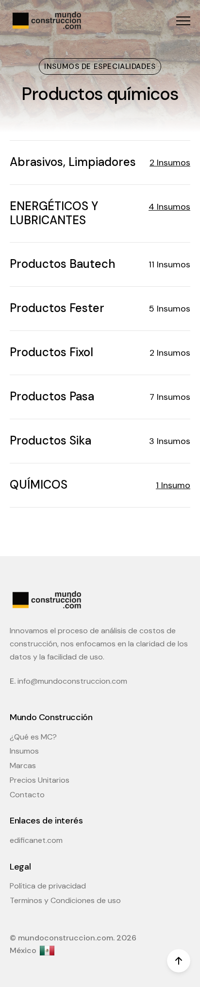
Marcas (23, 765)
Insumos (24, 751)
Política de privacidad (48, 886)
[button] (183, 20)
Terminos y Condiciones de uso (65, 900)
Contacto (27, 795)
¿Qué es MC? (33, 737)
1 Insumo (173, 485)
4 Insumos (169, 207)
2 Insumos (170, 162)
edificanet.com (36, 840)
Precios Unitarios (39, 780)
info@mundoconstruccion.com (72, 681)
